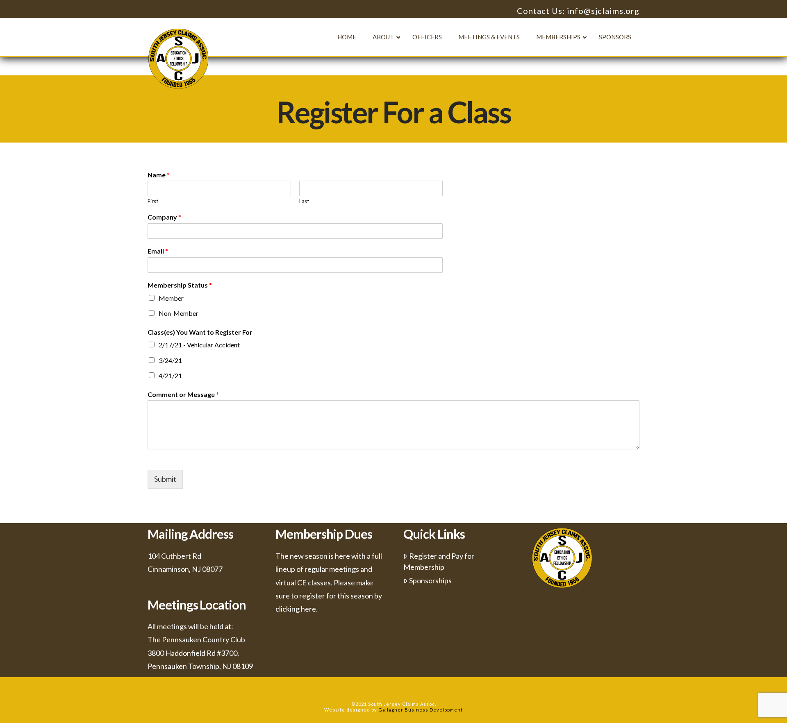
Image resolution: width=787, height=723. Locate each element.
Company (164, 217)
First (153, 201)
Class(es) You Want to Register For (200, 332)
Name (159, 175)
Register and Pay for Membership (438, 561)
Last (304, 201)
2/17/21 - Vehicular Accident (199, 345)
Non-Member (178, 313)
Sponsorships (430, 580)
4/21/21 (170, 375)
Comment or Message (183, 394)
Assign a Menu (393, 690)
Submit (165, 478)
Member (171, 298)
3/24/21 (170, 360)
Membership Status (180, 285)
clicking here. (296, 608)
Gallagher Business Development (420, 709)
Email (158, 251)
